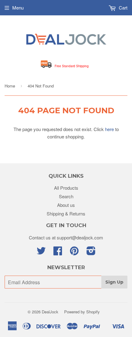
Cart (122, 7)
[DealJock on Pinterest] (74, 252)
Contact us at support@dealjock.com (66, 237)
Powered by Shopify (82, 312)
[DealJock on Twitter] (41, 252)
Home (10, 86)
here (109, 129)
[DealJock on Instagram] (91, 252)
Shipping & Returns (66, 213)
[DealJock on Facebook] (57, 252)
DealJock (50, 312)
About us (66, 205)
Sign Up (114, 282)
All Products (66, 187)
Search (66, 196)
